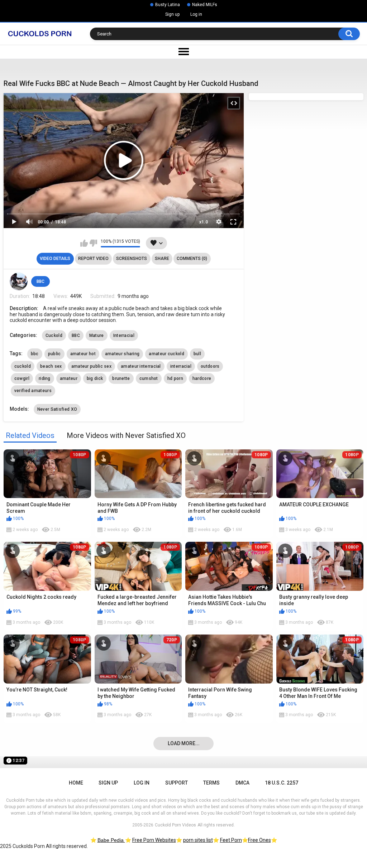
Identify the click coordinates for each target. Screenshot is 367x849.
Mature (96, 335)
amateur (68, 378)
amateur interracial (141, 366)
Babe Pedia (111, 840)
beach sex (51, 366)
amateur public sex (91, 366)
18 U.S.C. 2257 (281, 783)
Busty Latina (167, 4)
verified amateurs (33, 390)
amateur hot (83, 353)
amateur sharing (122, 353)
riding (45, 378)
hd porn (175, 378)
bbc (35, 353)
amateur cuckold (166, 353)
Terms (211, 783)
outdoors (210, 366)
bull (197, 353)
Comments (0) (192, 258)
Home (76, 783)
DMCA (242, 783)
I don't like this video (93, 243)
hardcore (201, 378)
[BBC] (19, 281)
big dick (95, 378)
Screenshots (131, 258)
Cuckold (54, 335)
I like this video (84, 243)
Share (162, 258)
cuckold (22, 366)
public (54, 353)
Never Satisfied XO (57, 409)
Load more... (184, 743)
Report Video (93, 258)
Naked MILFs (204, 4)
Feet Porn (231, 840)
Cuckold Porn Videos (175, 825)
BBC (40, 281)
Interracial (123, 335)
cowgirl (21, 378)
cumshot (148, 378)
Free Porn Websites (154, 840)
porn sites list (198, 840)
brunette (121, 378)
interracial (180, 366)
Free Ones (259, 840)
